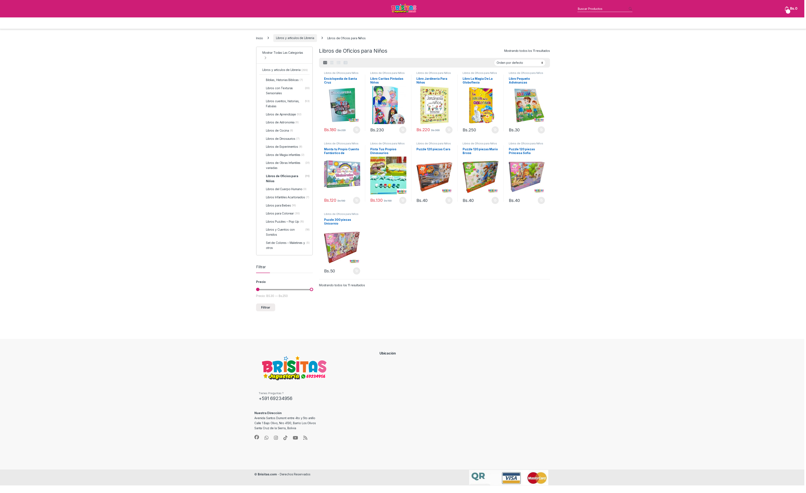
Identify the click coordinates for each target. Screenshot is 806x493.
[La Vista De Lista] (338, 63)
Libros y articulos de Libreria (295, 38)
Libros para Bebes (281, 205)
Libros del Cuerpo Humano (286, 189)
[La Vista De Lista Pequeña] (345, 63)
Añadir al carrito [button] (356, 129)
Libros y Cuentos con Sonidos (288, 232)
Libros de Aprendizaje (283, 114)
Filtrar (265, 307)
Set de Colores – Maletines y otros (288, 245)
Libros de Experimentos (284, 146)
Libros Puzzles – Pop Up (285, 221)
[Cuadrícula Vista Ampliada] (332, 63)
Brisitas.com (267, 474)
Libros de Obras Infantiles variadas (288, 165)
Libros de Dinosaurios (283, 138)
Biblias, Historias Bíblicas (284, 80)
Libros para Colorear (283, 213)
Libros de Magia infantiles (285, 155)
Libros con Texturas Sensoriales (288, 90)
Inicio (259, 38)
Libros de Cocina (279, 130)
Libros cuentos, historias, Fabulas (288, 103)
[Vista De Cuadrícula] (325, 63)
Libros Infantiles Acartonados (287, 197)
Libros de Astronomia (282, 122)
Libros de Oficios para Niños (341, 73)
